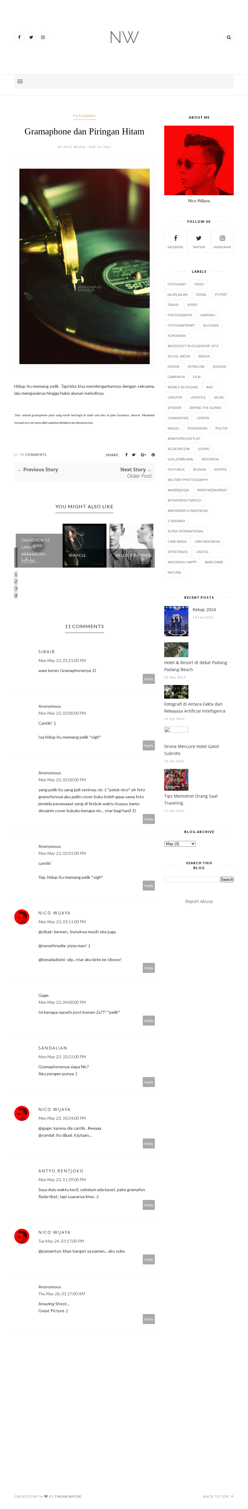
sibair (46, 651)
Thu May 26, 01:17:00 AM (61, 1293)
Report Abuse (199, 901)
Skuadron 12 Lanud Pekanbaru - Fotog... (36, 551)
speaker (174, 407)
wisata (204, 356)
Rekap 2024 (204, 609)
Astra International (186, 531)
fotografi (84, 116)
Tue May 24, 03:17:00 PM (61, 1241)
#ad (209, 387)
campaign (176, 376)
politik (221, 428)
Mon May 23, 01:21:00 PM (62, 660)
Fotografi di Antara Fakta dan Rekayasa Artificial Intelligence (195, 707)
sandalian (52, 1048)
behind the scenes (205, 407)
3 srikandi (176, 521)
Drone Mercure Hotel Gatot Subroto (191, 749)
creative (175, 397)
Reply (149, 679)
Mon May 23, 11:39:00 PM (62, 1179)
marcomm (214, 562)
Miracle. (78, 555)
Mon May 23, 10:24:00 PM (62, 1118)
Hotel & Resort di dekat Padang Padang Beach (195, 666)
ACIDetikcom (179, 448)
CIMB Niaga (177, 541)
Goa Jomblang (180, 459)
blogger (211, 325)
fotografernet (181, 325)
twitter (199, 247)
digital (203, 551)
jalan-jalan (178, 294)
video (199, 284)
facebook (175, 247)
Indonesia (210, 459)
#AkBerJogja (178, 490)
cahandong (178, 418)
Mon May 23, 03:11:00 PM (62, 921)
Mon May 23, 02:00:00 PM (62, 713)
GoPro (204, 448)
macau (173, 428)
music (219, 397)
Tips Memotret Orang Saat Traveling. (191, 799)
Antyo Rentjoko (61, 1171)
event (192, 304)
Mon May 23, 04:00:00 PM (62, 1002)
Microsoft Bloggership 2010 (193, 346)
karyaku (208, 315)
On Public (176, 469)
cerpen (203, 418)
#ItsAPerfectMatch (184, 500)
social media (179, 356)
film (197, 376)
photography (180, 315)
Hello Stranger (133, 555)
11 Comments (33, 454)
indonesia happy (182, 562)
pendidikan (197, 428)
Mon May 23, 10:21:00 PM (62, 1056)
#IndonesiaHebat (212, 490)
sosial (201, 294)
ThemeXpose (68, 1496)
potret (221, 294)
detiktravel (178, 551)
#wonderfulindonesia (188, 510)
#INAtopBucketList (184, 438)
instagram (222, 247)
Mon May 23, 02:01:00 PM (62, 853)
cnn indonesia (207, 541)
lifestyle (198, 397)
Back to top (216, 1496)
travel (173, 304)
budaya (199, 469)
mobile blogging (183, 387)
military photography (188, 479)
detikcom (196, 366)
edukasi (219, 366)
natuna (174, 572)
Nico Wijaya (54, 913)
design (173, 366)
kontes (220, 469)
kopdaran (177, 335)
